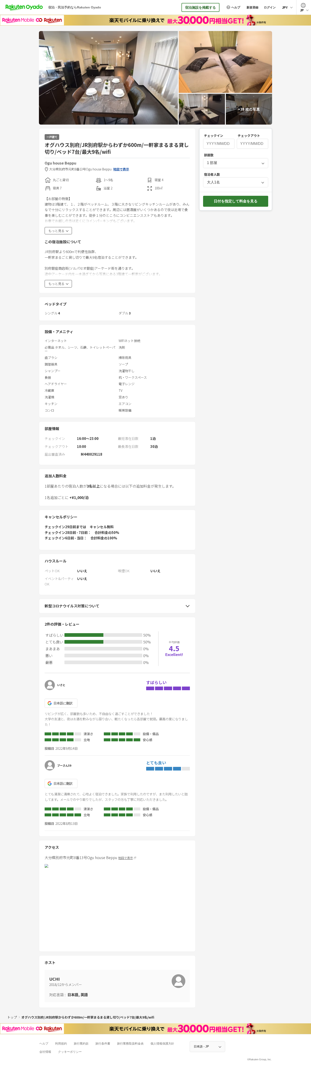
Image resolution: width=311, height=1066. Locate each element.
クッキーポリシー (70, 1051)
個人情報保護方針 (162, 1043)
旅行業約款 (81, 1043)
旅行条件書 (102, 1043)
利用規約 (61, 1043)
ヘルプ (43, 1043)
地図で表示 (121, 169)
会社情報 (45, 1051)
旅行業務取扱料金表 (130, 1043)
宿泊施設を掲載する (200, 7)
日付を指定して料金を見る (235, 201)
